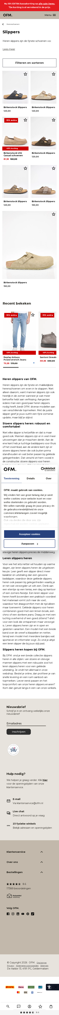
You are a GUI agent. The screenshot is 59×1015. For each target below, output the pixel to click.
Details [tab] (31, 478)
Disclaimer (42, 962)
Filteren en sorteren (29, 62)
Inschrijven (18, 731)
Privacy (10, 965)
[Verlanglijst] (40, 1006)
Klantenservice (16, 851)
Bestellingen (15, 872)
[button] (8, 1006)
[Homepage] (8, 15)
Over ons (12, 862)
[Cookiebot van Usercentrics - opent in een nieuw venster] (41, 469)
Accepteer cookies (29, 534)
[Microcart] (51, 1006)
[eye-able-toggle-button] (55, 987)
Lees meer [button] (9, 49)
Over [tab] (48, 478)
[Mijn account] (29, 1006)
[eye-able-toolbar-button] (49, 987)
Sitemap (44, 965)
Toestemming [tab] (11, 478)
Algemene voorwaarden (27, 965)
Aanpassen (27, 543)
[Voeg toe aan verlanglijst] (25, 74)
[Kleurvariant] (34, 363)
